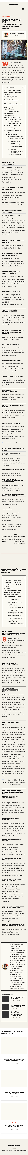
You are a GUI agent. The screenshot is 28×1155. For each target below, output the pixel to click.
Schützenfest (6, 643)
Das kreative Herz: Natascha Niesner (13, 585)
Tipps (21, 339)
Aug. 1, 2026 (16, 1000)
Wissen (14, 1057)
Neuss (15, 643)
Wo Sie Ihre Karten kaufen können (12, 101)
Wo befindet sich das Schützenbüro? (15, 142)
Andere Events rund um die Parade (13, 131)
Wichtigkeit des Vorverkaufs (13, 90)
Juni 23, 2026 (16, 1017)
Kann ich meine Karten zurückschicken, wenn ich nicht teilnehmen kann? (16, 146)
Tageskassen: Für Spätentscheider (10, 114)
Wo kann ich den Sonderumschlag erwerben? (16, 606)
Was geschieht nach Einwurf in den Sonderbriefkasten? (16, 613)
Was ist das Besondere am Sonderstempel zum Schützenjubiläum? (16, 599)
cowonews (14, 1148)
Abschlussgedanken (11, 134)
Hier (3, 524)
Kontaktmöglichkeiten (13, 111)
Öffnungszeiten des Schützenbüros (10, 109)
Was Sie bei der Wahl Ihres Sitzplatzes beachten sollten (13, 118)
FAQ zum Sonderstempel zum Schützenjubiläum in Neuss (13, 595)
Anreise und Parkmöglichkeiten (13, 127)
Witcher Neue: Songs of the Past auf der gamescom (18, 997)
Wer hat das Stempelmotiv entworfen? (16, 603)
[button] (26, 9)
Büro (17, 299)
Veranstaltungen (6, 16)
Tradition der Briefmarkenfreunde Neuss (13, 589)
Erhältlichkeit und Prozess (12, 592)
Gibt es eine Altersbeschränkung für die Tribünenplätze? (17, 151)
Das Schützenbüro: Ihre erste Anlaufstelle (13, 105)
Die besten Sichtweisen (14, 121)
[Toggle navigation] (23, 9)
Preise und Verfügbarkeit (14, 123)
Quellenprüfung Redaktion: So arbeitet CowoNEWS (14, 1126)
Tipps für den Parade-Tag (12, 125)
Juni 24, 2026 (16, 1008)
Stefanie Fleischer (18, 33)
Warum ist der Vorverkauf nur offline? (17, 139)
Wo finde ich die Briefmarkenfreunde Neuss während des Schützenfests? (17, 623)
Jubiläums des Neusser (9, 712)
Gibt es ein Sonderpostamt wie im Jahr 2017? (16, 610)
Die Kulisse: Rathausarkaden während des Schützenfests (13, 581)
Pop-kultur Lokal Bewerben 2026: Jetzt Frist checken (18, 1005)
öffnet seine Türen (14, 276)
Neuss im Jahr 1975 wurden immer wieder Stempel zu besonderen (13, 699)
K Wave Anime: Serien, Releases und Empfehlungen (14, 1093)
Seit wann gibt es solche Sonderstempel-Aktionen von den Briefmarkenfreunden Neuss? (17, 618)
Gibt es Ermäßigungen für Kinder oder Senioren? (16, 155)
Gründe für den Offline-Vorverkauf (12, 97)
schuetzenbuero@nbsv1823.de (12, 304)
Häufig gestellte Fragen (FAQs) (14, 136)
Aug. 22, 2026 (15, 1096)
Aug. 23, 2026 (15, 1063)
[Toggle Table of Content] (22, 87)
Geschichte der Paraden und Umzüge (13, 93)
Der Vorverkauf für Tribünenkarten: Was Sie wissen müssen (12, 24)
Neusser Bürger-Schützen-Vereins (13, 807)
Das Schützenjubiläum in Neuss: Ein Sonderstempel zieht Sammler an (14, 570)
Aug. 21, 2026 (15, 1129)
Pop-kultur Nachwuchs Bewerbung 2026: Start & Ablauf (16, 1013)
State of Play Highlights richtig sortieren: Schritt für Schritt (14, 1060)
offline (19, 205)
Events (16, 412)
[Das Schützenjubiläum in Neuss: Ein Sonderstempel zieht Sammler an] (14, 561)
